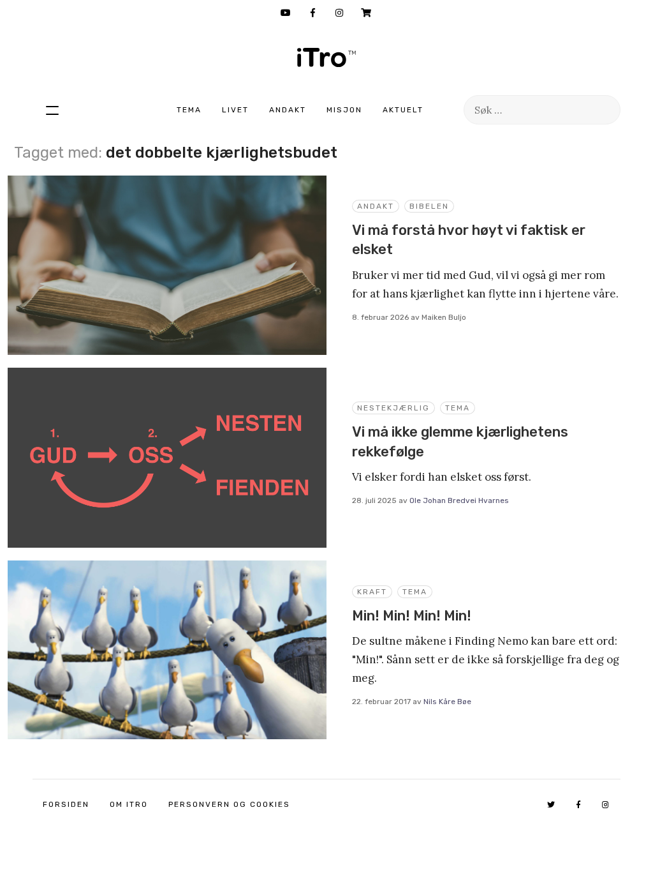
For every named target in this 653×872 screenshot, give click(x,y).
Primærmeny (52, 110)
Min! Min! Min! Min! (411, 615)
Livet (235, 109)
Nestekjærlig (393, 407)
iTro (326, 57)
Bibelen (429, 206)
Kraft (372, 591)
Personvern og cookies (229, 804)
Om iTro (129, 804)
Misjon (344, 109)
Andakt (287, 109)
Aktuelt (403, 109)
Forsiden (66, 804)
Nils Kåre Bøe (447, 701)
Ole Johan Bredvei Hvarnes (459, 500)
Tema (189, 109)
